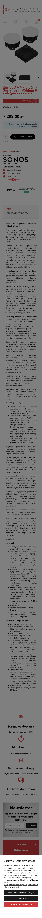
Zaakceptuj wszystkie (21, 905)
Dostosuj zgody (21, 898)
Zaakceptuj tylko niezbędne (21, 892)
